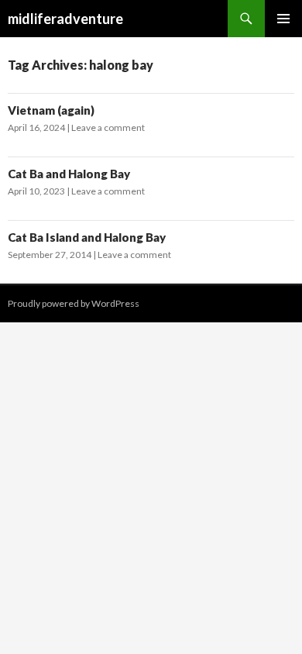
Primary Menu (283, 18)
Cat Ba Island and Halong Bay (87, 237)
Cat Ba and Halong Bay (69, 174)
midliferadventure (65, 18)
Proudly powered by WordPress (73, 303)
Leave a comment (108, 127)
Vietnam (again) (51, 110)
